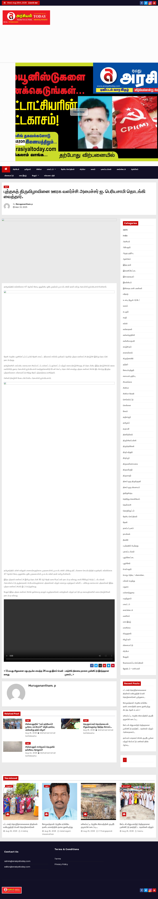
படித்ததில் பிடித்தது (130, 545)
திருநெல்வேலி (128, 446)
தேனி (6, 187)
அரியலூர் (127, 247)
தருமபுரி (126, 428)
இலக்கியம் (127, 282)
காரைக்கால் (128, 352)
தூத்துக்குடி (128, 493)
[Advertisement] (79, 44)
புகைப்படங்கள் (106, 169)
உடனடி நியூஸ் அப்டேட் (131, 300)
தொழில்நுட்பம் (128, 510)
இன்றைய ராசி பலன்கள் (132, 288)
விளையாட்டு (9, 175)
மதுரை (125, 586)
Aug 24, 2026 (31, 753)
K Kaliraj (24, 831)
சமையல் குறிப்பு (129, 376)
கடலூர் (126, 311)
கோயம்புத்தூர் (128, 370)
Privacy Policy (61, 864)
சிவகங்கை (127, 382)
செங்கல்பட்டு (128, 399)
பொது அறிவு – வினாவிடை (134, 575)
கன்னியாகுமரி (129, 341)
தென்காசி (127, 504)
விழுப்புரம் (127, 639)
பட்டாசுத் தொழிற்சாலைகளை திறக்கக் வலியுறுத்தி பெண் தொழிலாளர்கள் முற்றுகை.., (134, 694)
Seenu (140, 831)
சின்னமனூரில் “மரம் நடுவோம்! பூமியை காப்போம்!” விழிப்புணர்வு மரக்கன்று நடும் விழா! (40, 727)
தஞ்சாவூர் (127, 417)
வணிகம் (126, 616)
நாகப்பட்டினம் (128, 528)
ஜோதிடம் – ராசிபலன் (131, 668)
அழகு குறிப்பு (128, 253)
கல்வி (125, 323)
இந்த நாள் (127, 265)
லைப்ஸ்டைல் (121, 169)
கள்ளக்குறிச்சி (129, 335)
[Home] (6, 169)
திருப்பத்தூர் (128, 452)
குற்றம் (125, 364)
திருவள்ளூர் (128, 469)
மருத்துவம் (127, 598)
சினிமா (39, 169)
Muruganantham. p (24, 204)
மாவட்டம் (50, 169)
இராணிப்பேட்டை (129, 270)
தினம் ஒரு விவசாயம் (131, 487)
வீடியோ (82, 169)
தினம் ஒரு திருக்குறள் (132, 481)
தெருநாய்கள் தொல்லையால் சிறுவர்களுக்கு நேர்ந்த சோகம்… (97, 725)
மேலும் (34, 175)
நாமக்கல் (126, 534)
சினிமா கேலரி (128, 393)
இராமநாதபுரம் (128, 276)
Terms (58, 858)
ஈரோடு (125, 294)
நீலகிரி (125, 540)
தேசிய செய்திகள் (68, 169)
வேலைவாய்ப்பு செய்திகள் (133, 662)
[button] (4, 112)
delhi (125, 229)
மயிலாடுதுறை (128, 592)
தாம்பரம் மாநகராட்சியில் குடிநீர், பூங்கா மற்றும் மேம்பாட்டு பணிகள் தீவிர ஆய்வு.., (138, 742)
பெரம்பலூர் (127, 569)
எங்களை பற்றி (49, 175)
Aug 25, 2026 (31, 733)
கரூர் (125, 317)
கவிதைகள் (127, 329)
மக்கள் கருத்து (129, 580)
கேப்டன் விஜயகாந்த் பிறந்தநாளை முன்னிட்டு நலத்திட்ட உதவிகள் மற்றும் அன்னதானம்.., (138, 729)
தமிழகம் (28, 169)
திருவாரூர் (127, 475)
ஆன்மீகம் (134, 169)
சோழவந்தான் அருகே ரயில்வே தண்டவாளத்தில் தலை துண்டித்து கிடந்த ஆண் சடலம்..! (136, 706)
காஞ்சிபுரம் (127, 346)
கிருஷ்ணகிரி (128, 358)
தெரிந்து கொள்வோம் (131, 499)
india (125, 235)
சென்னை (127, 405)
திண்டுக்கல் (128, 434)
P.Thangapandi (105, 831)
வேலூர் (126, 657)
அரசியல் (16, 169)
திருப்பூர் (126, 458)
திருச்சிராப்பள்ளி (129, 440)
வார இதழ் (23, 175)
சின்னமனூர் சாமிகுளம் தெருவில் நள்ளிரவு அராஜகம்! (40, 748)
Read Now (79, 111)
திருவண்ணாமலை (130, 464)
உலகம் (93, 169)
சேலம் (125, 411)
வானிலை (127, 627)
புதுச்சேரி (126, 563)
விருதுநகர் (127, 633)
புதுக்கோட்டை (128, 557)
